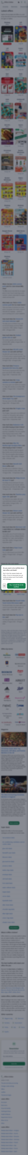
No (4, 586)
